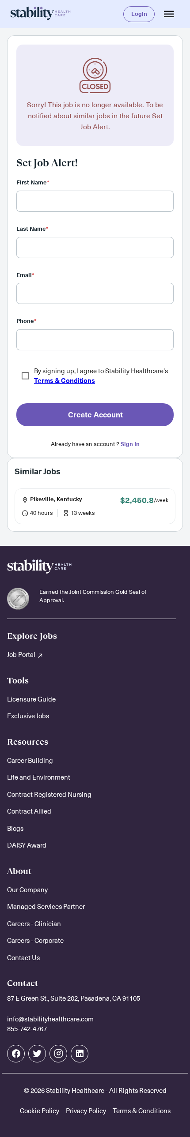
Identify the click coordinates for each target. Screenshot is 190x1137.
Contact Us (23, 957)
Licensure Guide (31, 699)
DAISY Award (26, 845)
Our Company (27, 890)
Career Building (30, 760)
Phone (26, 321)
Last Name (32, 229)
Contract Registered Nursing (49, 794)
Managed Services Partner (46, 906)
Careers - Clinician (34, 923)
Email (25, 275)
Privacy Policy (86, 1111)
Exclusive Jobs (28, 716)
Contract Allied (29, 811)
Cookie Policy (39, 1111)
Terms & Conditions (64, 380)
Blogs (15, 828)
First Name (32, 182)
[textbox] (95, 201)
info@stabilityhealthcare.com (50, 1019)
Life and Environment (38, 777)
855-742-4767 (27, 1028)
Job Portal (22, 654)
